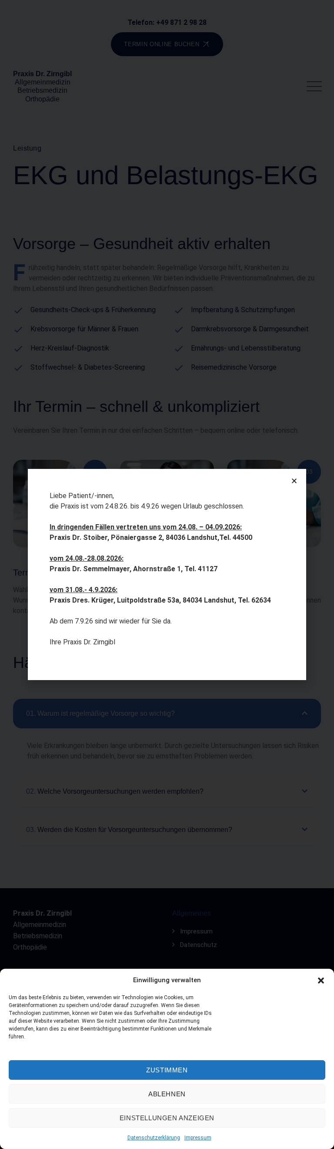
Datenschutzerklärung (153, 1138)
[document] (167, 574)
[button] (321, 980)
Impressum (197, 1138)
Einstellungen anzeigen (167, 1118)
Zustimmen (166, 1070)
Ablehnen (167, 1094)
